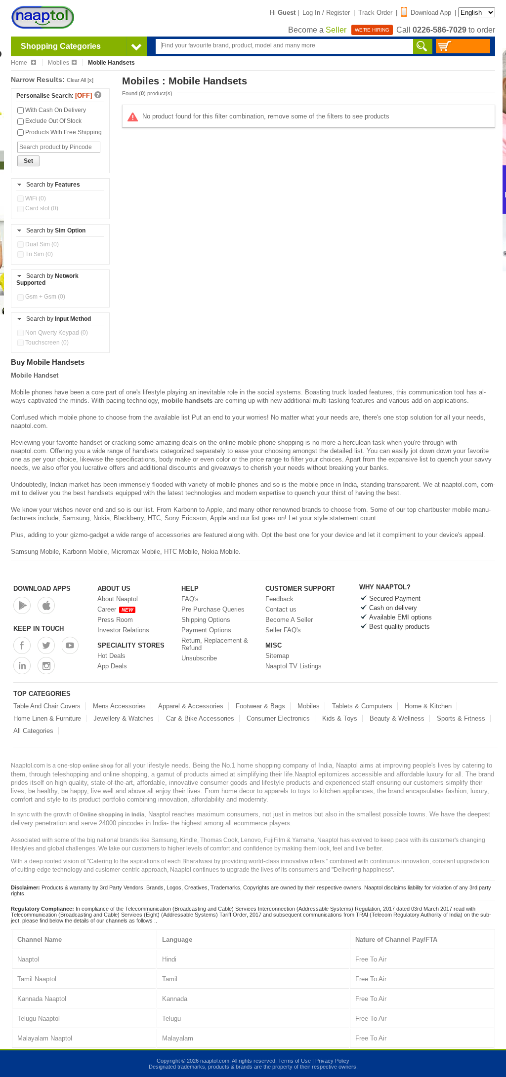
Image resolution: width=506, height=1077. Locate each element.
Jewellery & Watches (123, 718)
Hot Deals (111, 655)
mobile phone (77, 417)
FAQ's (190, 599)
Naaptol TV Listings (293, 666)
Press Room (115, 619)
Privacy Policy (332, 1061)
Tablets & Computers (362, 706)
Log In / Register (326, 12)
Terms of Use (294, 1061)
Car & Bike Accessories (200, 718)
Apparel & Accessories (190, 706)
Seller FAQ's (283, 630)
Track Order (375, 12)
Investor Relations (123, 630)
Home (20, 62)
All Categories (33, 730)
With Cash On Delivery (55, 110)
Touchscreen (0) (46, 342)
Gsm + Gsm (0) (44, 296)
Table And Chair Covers (47, 706)
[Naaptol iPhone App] (46, 605)
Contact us (280, 609)
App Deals (112, 666)
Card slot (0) (41, 208)
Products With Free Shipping (63, 132)
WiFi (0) (35, 198)
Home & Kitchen (428, 706)
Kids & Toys (339, 718)
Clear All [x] (80, 80)
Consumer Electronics (278, 718)
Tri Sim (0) (38, 254)
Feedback (279, 599)
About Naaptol (117, 599)
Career (115, 609)
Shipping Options (205, 619)
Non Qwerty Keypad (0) (56, 332)
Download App (431, 12)
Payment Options (206, 630)
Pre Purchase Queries (213, 609)
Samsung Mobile (35, 551)
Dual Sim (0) (41, 244)
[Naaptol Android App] (22, 605)
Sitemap (277, 655)
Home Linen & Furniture (47, 718)
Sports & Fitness (461, 718)
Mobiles (58, 62)
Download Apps (42, 588)
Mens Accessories (119, 706)
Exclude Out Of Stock (53, 120)
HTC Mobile (181, 551)
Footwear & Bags (260, 706)
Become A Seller (289, 619)
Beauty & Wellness (397, 718)
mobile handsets (187, 400)
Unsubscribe (199, 658)
